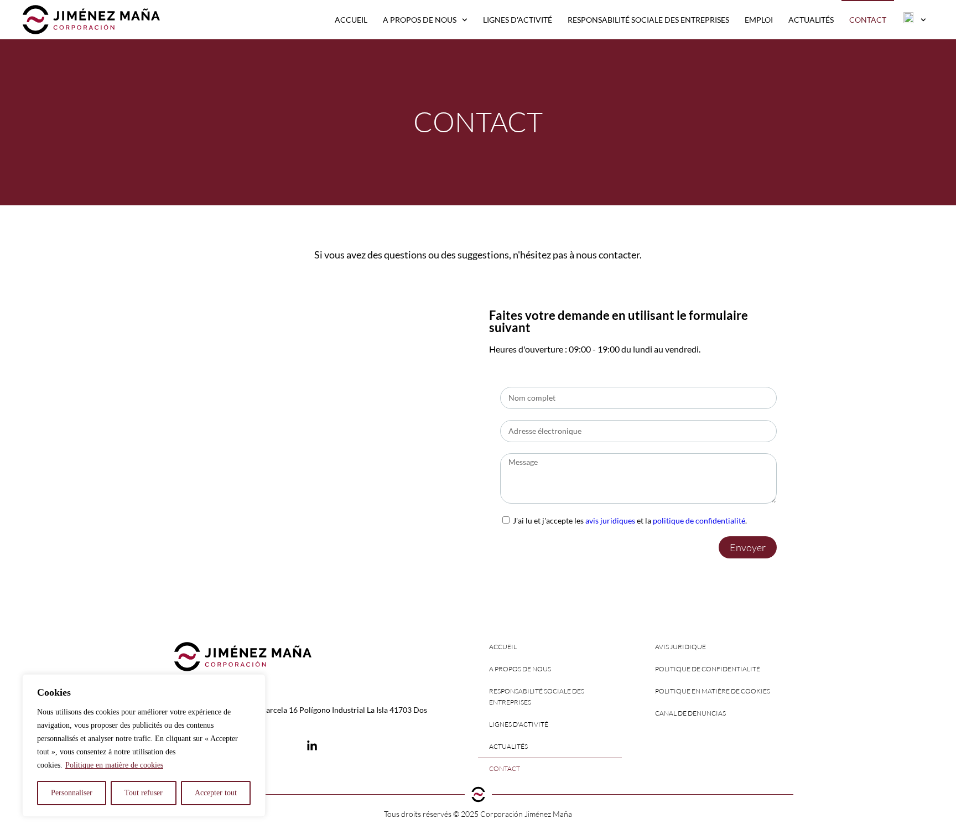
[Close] (254, 683)
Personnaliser (71, 793)
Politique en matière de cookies (114, 765)
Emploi (759, 19)
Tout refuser (143, 793)
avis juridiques (610, 520)
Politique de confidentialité (707, 669)
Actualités (811, 19)
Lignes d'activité (517, 19)
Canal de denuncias (690, 713)
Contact (867, 19)
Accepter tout (216, 793)
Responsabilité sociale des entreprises (648, 19)
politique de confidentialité (699, 520)
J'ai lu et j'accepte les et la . (630, 520)
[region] (144, 745)
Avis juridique (680, 647)
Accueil (351, 19)
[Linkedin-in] (312, 746)
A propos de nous (419, 19)
